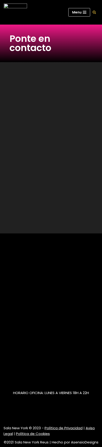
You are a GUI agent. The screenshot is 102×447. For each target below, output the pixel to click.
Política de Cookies (33, 433)
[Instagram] (6, 412)
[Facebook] (14, 412)
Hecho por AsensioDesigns (75, 442)
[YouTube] (21, 412)
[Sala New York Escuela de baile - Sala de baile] (15, 12)
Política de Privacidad (64, 428)
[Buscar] (94, 12)
